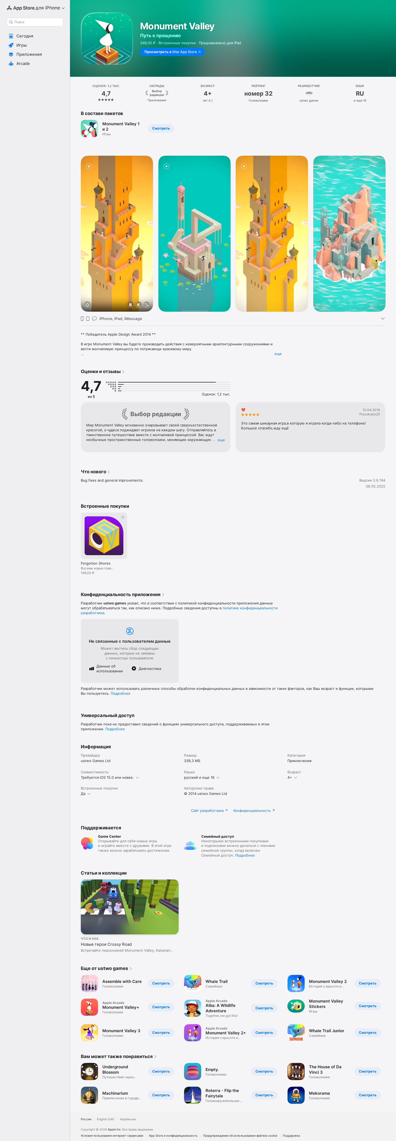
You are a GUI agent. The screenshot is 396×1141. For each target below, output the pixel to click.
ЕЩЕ (221, 440)
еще (278, 354)
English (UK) (105, 1119)
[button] (35, 36)
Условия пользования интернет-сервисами (112, 1135)
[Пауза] (130, 305)
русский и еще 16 (199, 777)
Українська (128, 1119)
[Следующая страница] (390, 93)
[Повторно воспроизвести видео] (87, 305)
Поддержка (291, 1135)
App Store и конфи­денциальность (173, 1135)
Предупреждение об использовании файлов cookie (240, 1135)
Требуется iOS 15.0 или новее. (107, 777)
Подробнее (120, 693)
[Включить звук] (138, 305)
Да (83, 793)
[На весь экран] (146, 305)
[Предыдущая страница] (75, 93)
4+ (289, 777)
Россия (86, 1119)
